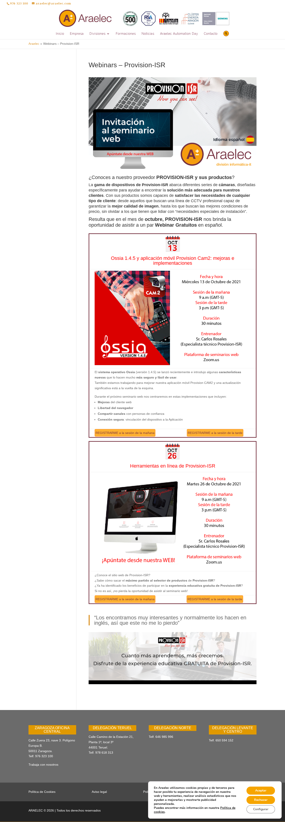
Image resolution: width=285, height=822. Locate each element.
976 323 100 (44, 756)
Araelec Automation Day (179, 33)
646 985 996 (164, 737)
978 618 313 (104, 752)
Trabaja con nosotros (43, 764)
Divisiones (98, 33)
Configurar (260, 809)
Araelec (33, 43)
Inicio (60, 33)
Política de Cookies (41, 792)
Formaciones (126, 33)
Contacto (211, 33)
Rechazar (260, 800)
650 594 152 (224, 740)
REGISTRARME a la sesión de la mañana (125, 433)
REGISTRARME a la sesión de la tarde (215, 433)
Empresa (77, 33)
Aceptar (260, 790)
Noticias (148, 33)
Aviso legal (99, 792)
